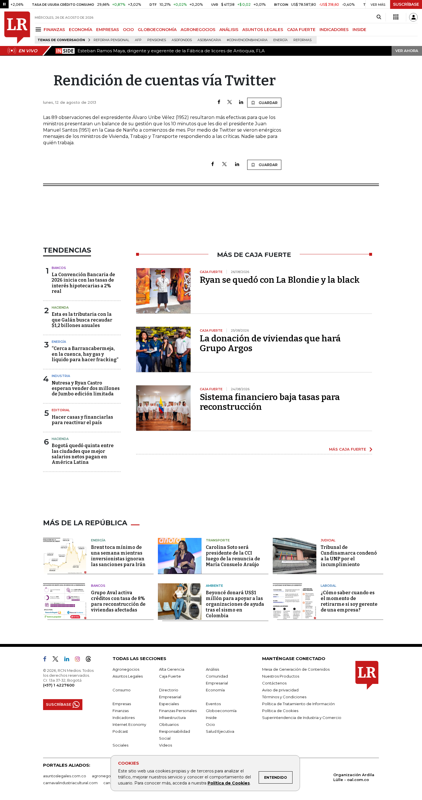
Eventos (213, 703)
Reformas (302, 40)
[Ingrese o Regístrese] (413, 17)
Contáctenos (274, 683)
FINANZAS (54, 29)
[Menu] (39, 29)
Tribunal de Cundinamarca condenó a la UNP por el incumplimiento (349, 556)
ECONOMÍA (80, 29)
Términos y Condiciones (284, 697)
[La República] (17, 27)
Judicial (328, 540)
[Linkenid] (69, 660)
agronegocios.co (108, 776)
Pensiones (156, 40)
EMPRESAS (107, 29)
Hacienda (60, 307)
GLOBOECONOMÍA (157, 29)
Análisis (212, 669)
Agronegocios (126, 669)
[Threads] (91, 660)
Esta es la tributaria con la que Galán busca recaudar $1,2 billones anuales (82, 319)
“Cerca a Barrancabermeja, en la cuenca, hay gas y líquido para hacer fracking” (85, 354)
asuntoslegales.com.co (64, 776)
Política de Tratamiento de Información (298, 703)
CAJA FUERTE (301, 29)
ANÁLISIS (228, 29)
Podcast (120, 731)
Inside (211, 717)
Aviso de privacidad (280, 690)
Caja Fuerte (170, 676)
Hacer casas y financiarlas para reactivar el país (82, 419)
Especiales (169, 703)
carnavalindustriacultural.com (70, 782)
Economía (215, 690)
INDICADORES (334, 29)
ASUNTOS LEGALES (262, 29)
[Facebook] (219, 102)
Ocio (210, 724)
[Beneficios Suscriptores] (396, 17)
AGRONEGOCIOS (198, 29)
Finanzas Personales (178, 710)
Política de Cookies (229, 783)
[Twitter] (229, 102)
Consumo (122, 690)
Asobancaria (209, 40)
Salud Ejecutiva (220, 731)
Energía (280, 40)
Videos (165, 745)
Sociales (120, 745)
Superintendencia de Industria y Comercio (301, 717)
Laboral (328, 586)
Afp (138, 40)
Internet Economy (129, 724)
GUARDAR (268, 103)
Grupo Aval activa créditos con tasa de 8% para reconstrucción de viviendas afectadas (118, 601)
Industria (61, 376)
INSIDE (359, 29)
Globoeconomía (221, 710)
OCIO (128, 29)
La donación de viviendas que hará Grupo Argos (270, 343)
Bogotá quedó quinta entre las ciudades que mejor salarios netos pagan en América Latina (83, 454)
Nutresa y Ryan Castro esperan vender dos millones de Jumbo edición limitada (86, 388)
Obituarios (169, 724)
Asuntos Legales (128, 676)
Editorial (61, 410)
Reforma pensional (111, 40)
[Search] (379, 17)
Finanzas (121, 710)
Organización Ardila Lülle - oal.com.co (353, 777)
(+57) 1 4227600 (58, 685)
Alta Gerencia (171, 669)
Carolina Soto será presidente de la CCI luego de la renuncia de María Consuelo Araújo (233, 556)
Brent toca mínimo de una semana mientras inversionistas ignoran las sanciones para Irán (118, 556)
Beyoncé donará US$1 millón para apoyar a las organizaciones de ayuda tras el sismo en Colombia (235, 604)
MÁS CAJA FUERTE (347, 449)
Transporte (218, 540)
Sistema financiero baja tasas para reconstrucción (270, 402)
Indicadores (124, 717)
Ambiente (214, 586)
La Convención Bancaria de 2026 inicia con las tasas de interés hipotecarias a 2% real (83, 283)
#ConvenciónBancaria (247, 40)
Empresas (122, 703)
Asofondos (182, 40)
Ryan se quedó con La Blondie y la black (280, 280)
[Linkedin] (241, 102)
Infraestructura (172, 717)
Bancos (59, 268)
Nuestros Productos (280, 676)
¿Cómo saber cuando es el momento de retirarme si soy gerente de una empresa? (349, 601)
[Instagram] (79, 660)
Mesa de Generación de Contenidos (296, 669)
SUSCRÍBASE (406, 4)
